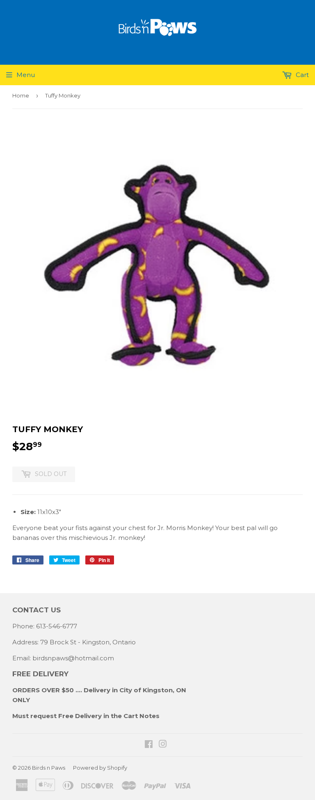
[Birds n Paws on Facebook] (148, 745)
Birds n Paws (48, 767)
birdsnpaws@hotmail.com (73, 658)
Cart (301, 75)
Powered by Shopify (100, 767)
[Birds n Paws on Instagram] (163, 745)
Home (20, 95)
